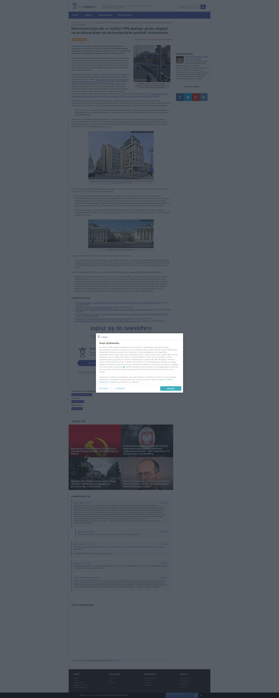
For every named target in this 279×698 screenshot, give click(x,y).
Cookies (112, 382)
